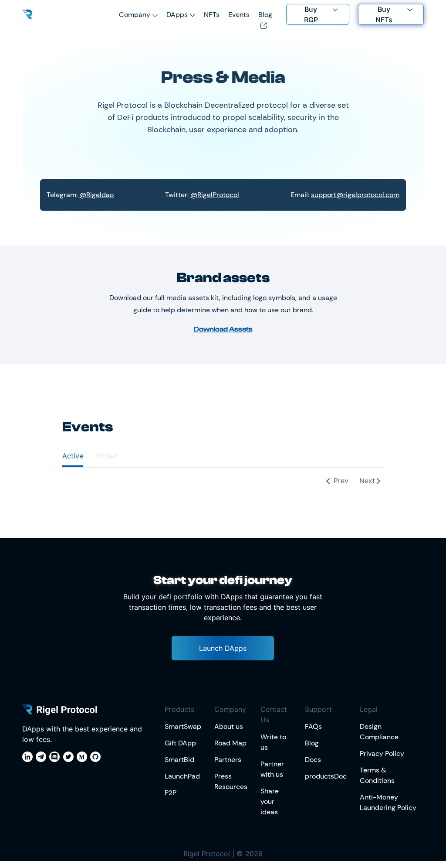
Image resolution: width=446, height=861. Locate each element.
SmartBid (179, 759)
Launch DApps (223, 648)
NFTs (212, 14)
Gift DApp (180, 743)
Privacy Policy (382, 753)
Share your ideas (269, 801)
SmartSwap (183, 726)
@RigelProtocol (214, 194)
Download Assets (223, 329)
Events (239, 14)
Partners (227, 759)
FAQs (313, 726)
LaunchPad (182, 776)
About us (228, 726)
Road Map (230, 743)
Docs (313, 759)
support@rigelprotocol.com (355, 194)
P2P (170, 792)
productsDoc (326, 776)
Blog (312, 743)
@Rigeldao (96, 194)
